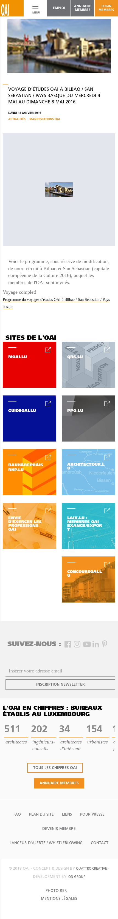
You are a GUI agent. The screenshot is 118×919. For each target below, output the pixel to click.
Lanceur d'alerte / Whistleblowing (46, 843)
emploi (59, 8)
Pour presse (92, 815)
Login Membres (106, 8)
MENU (35, 13)
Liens (67, 815)
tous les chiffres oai (55, 768)
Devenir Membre (59, 829)
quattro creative (91, 868)
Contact (99, 843)
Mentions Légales (59, 899)
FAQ (17, 815)
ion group (76, 877)
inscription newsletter (60, 685)
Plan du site (41, 815)
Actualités (17, 119)
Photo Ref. (56, 891)
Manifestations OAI (44, 119)
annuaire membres (82, 8)
